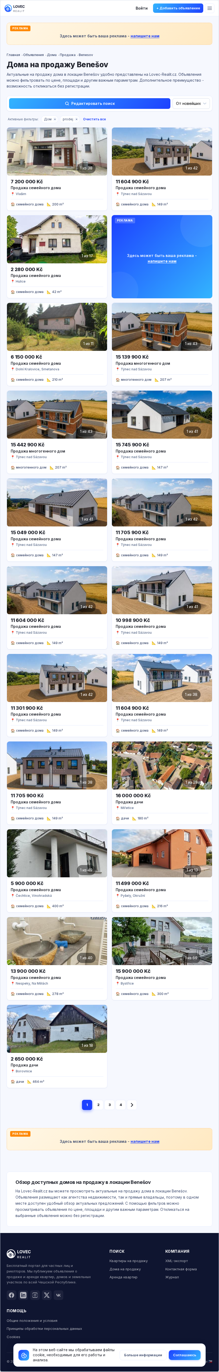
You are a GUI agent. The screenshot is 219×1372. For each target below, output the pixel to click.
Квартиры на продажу (129, 1261)
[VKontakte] (58, 1295)
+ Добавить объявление (178, 8)
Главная (13, 55)
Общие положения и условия (32, 1320)
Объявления (33, 55)
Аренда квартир (124, 1277)
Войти (142, 8)
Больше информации (143, 1355)
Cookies (13, 1337)
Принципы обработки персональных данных (44, 1328)
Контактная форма (181, 1269)
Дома (52, 55)
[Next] (132, 1105)
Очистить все (94, 119)
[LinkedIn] (23, 1295)
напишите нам (145, 36)
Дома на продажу (125, 1269)
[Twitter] (47, 1295)
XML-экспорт (176, 1261)
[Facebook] (11, 1295)
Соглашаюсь (184, 1355)
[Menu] (209, 8)
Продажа (68, 55)
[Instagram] (35, 1295)
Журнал (172, 1277)
